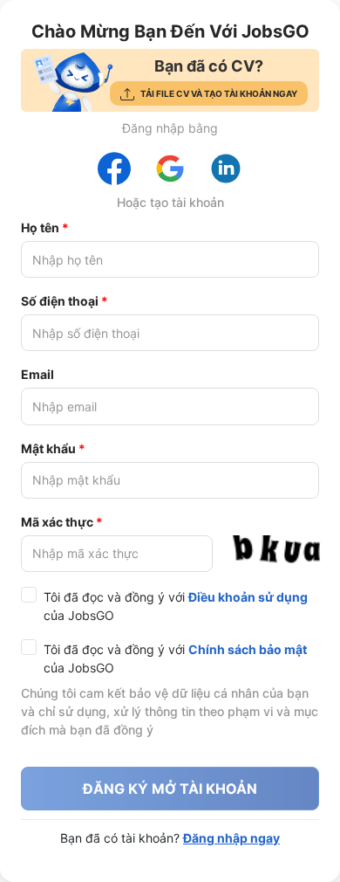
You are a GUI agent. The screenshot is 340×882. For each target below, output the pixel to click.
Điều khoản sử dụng (248, 596)
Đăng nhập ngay (231, 837)
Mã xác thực (57, 521)
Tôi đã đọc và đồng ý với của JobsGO (176, 606)
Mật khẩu (48, 448)
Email (37, 374)
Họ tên (40, 227)
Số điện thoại (60, 300)
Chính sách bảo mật (247, 649)
